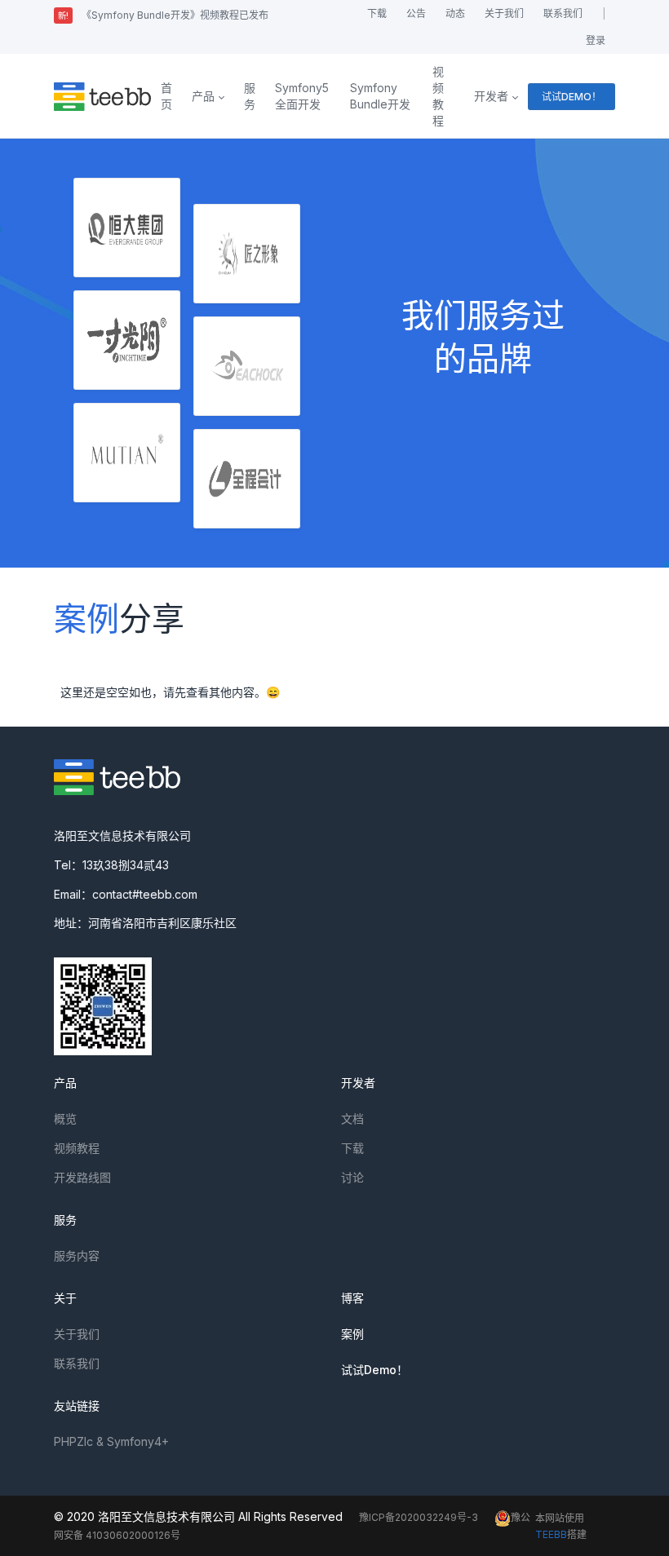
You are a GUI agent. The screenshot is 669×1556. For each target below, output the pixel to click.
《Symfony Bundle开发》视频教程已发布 (163, 15)
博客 (352, 1298)
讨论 (352, 1177)
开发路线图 (82, 1177)
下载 (377, 13)
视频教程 (438, 95)
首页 (166, 96)
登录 (595, 40)
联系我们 (563, 13)
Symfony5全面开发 (302, 96)
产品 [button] (203, 96)
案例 (352, 1334)
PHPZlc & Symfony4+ (111, 1441)
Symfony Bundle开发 (380, 96)
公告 (416, 13)
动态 (455, 13)
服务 (249, 96)
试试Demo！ (374, 1370)
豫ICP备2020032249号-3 (418, 1517)
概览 (65, 1118)
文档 (352, 1118)
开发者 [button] (491, 96)
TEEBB (551, 1534)
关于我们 (504, 13)
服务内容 (77, 1255)
